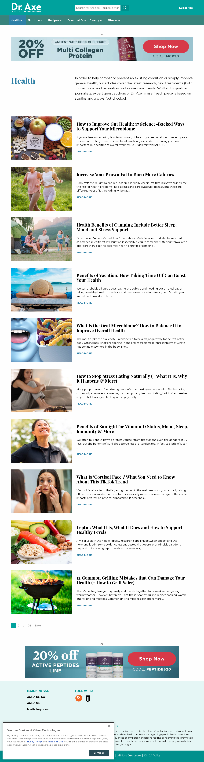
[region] (58, 740)
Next (38, 625)
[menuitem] (17, 20)
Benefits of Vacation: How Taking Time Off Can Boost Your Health (131, 277)
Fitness (112, 20)
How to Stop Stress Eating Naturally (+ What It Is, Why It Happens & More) (131, 378)
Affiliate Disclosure (129, 755)
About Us (33, 703)
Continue (99, 753)
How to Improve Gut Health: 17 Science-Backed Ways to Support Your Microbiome (130, 126)
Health (15, 20)
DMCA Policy (152, 755)
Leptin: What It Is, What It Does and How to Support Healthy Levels (129, 529)
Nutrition (34, 20)
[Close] (109, 725)
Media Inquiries (37, 709)
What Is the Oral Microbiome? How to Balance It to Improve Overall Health (128, 328)
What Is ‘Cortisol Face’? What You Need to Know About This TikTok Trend (125, 479)
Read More (84, 151)
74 (29, 625)
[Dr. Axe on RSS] (79, 697)
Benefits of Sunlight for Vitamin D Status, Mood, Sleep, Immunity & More (132, 428)
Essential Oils (76, 20)
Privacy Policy (34, 741)
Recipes (53, 20)
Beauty (94, 20)
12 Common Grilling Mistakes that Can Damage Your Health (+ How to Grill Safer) (130, 580)
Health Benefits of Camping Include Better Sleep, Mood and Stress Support (126, 227)
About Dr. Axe (36, 697)
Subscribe (186, 7)
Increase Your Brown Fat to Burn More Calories (125, 174)
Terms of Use (55, 741)
